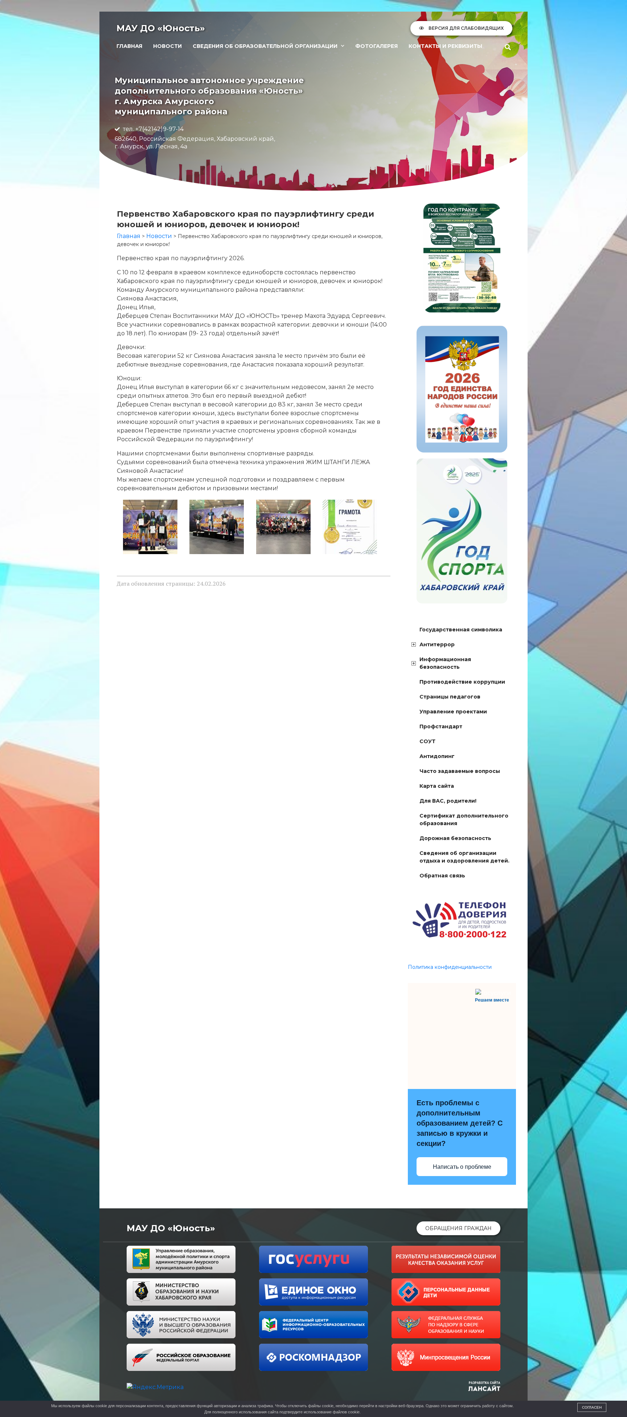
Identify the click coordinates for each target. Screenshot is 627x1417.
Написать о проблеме (462, 1167)
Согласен (592, 1407)
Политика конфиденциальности (450, 967)
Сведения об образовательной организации (265, 46)
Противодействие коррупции (462, 682)
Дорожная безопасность (455, 838)
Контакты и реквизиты (445, 46)
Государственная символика (460, 629)
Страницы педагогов (449, 696)
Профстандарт (440, 726)
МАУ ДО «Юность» (160, 28)
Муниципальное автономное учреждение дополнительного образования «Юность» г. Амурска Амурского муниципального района (209, 95)
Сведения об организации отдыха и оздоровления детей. (464, 857)
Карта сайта (436, 786)
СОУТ (427, 741)
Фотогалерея (376, 46)
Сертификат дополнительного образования (463, 819)
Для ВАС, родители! (447, 801)
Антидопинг (437, 756)
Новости (167, 46)
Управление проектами (453, 711)
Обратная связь (442, 875)
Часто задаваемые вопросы (459, 771)
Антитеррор (437, 644)
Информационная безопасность (445, 663)
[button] (508, 47)
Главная (129, 46)
